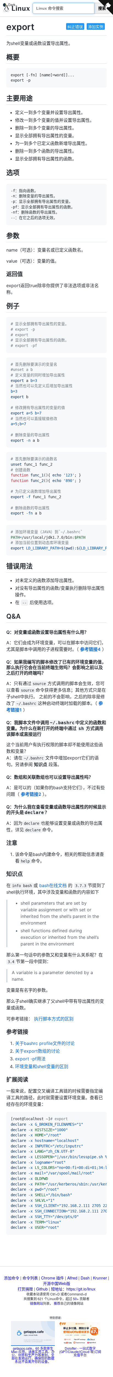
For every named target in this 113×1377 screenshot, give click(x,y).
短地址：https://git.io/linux (73, 1289)
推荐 (57, 1303)
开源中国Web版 (56, 1283)
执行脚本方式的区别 (54, 1019)
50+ (76, 1298)
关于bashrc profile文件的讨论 (45, 1043)
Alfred (72, 1278)
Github (42, 1289)
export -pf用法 (30, 1058)
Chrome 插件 (52, 1278)
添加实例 (95, 26)
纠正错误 (75, 26)
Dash (85, 1278)
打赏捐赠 (25, 1289)
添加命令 (11, 1278)
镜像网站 (36, 1303)
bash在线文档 (53, 885)
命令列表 (30, 1278)
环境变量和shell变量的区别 (41, 1066)
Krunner (100, 1278)
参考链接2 (31, 794)
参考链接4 (90, 649)
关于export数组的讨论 (37, 1051)
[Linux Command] (17, 8)
